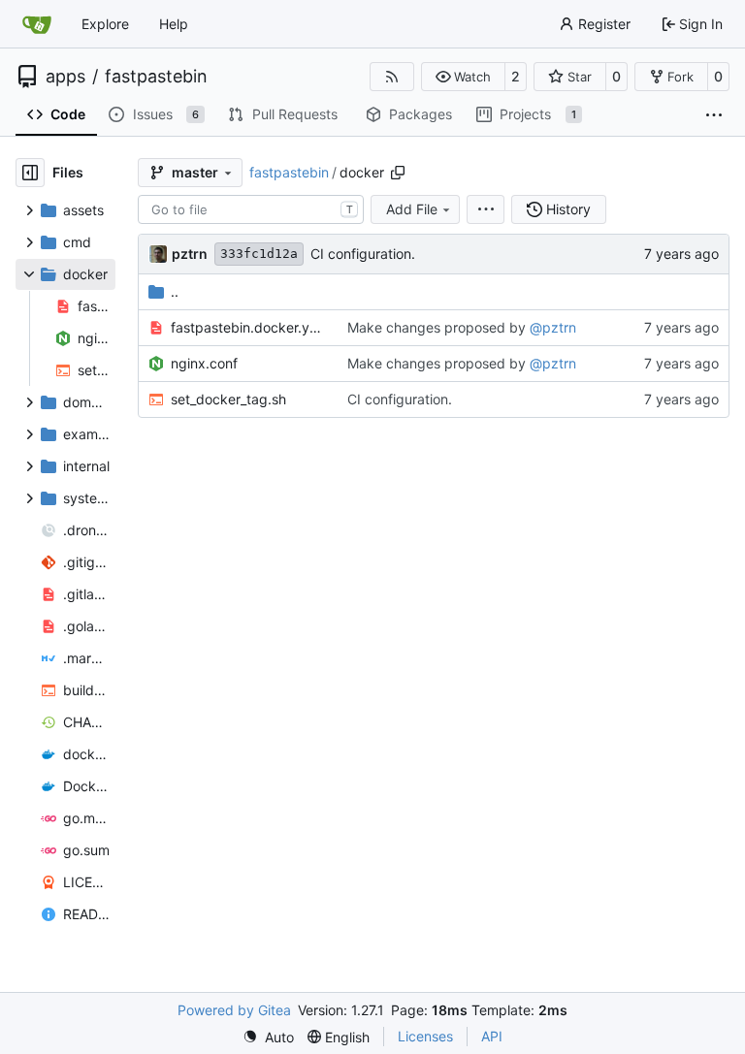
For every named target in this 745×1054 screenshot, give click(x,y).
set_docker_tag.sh (228, 399)
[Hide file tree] (30, 172)
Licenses (425, 1036)
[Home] (37, 24)
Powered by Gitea (234, 1010)
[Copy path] (398, 172)
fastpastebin (156, 76)
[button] (463, 76)
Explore (105, 24)
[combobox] (251, 209)
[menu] (485, 209)
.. (174, 291)
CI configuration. (362, 253)
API (491, 1036)
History (568, 209)
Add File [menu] (411, 209)
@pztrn (553, 327)
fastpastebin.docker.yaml (249, 327)
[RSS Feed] (392, 76)
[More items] (713, 115)
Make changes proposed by (438, 327)
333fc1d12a (259, 253)
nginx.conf (204, 363)
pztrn (190, 253)
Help (173, 24)
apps (65, 76)
